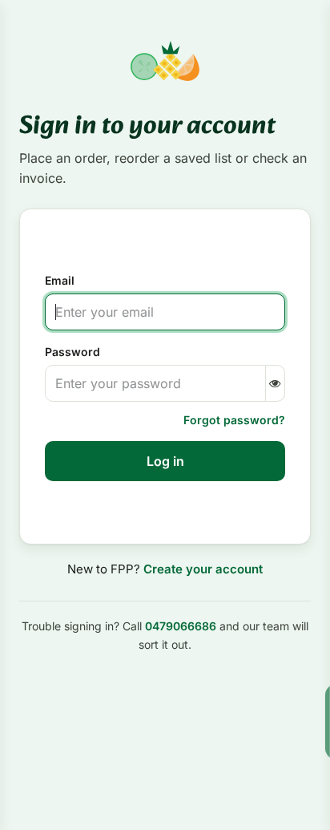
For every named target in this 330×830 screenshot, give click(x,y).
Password (72, 351)
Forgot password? (234, 420)
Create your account (203, 569)
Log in (165, 461)
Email (59, 280)
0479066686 (180, 626)
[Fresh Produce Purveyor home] (164, 60)
